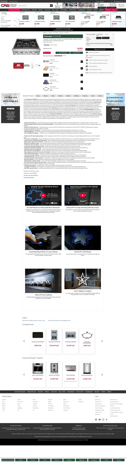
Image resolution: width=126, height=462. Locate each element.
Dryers (96, 10)
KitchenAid (35, 408)
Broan (3, 408)
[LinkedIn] (96, 420)
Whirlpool (81, 401)
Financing (85, 95)
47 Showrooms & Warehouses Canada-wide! (57, 6)
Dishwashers (81, 10)
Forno (19, 406)
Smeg (64, 403)
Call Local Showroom (63, 52)
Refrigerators (25, 10)
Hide (6, 14)
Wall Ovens (55, 10)
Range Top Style (4, 22)
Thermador (66, 406)
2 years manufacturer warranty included (98, 60)
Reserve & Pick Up (93, 66)
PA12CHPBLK (52, 66)
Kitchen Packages (14, 10)
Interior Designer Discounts (95, 69)
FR (124, 1)
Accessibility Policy (115, 408)
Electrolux (20, 401)
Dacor (19, 399)
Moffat (50, 403)
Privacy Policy (98, 408)
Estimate (99, 38)
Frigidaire (20, 408)
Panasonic (50, 408)
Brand (3, 17)
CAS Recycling (114, 416)
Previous (13, 65)
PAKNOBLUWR (53, 80)
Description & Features (28, 95)
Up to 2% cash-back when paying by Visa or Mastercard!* (98, 56)
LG (33, 410)
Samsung (50, 410)
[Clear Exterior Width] (14, 25)
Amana (4, 399)
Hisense (35, 403)
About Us (97, 399)
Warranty (76, 95)
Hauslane (35, 401)
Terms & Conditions (100, 406)
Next (39, 65)
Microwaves (64, 10)
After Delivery (100, 5)
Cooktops (47, 10)
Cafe (3, 410)
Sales (98, 3)
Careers (112, 406)
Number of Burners (5, 26)
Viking (80, 399)
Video (53, 95)
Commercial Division (115, 410)
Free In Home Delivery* (94, 52)
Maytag (50, 399)
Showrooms (98, 403)
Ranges (40, 10)
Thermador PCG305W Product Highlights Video (59, 320)
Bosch (4, 403)
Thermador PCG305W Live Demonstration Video (33, 320)
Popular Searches (114, 401)
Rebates (68, 95)
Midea (49, 401)
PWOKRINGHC (53, 86)
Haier (34, 399)
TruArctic (65, 410)
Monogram (51, 406)
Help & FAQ (98, 412)
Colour (3, 19)
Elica (19, 403)
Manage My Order (101, 7)
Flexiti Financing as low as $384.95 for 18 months (100, 72)
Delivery (100, 95)
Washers (89, 10)
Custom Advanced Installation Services (98, 63)
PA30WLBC (52, 60)
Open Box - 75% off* (111, 10)
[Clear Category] (14, 20)
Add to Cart (47, 52)
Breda (3, 406)
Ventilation (72, 10)
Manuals (45, 95)
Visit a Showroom (76, 52)
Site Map (97, 414)
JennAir (35, 406)
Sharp (64, 399)
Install (92, 95)
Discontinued (113, 399)
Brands (101, 10)
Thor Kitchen (66, 408)
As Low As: (84, 22)
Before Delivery (100, 4)
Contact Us (98, 401)
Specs (38, 95)
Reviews (60, 95)
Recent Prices (80, 50)
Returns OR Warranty (111, 7)
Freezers (34, 10)
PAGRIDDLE (52, 73)
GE (18, 410)
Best (3, 401)
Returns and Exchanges (116, 403)
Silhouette (66, 401)
